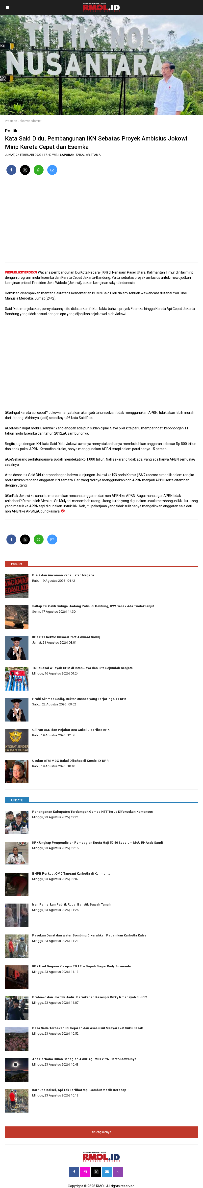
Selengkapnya (101, 1132)
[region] (101, 220)
